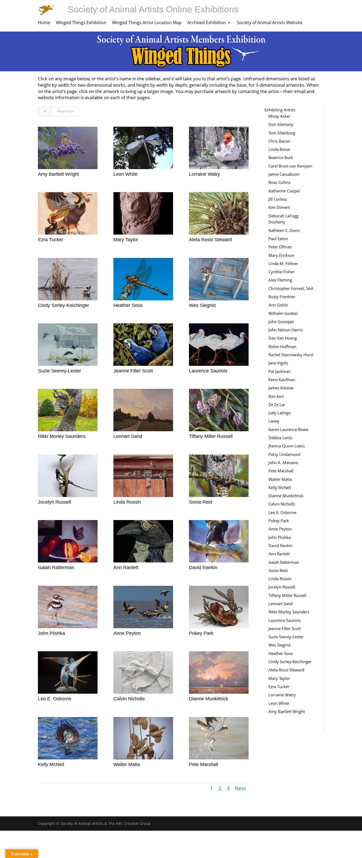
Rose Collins (279, 182)
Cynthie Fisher (281, 271)
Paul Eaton (278, 238)
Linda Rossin (127, 502)
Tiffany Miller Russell (211, 436)
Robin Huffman (282, 346)
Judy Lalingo (279, 412)
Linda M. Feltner (283, 263)
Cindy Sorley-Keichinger (63, 305)
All (44, 111)
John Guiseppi (281, 321)
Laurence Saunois (208, 370)
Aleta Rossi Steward (210, 239)
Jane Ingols (278, 363)
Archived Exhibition (206, 23)
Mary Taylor (125, 239)
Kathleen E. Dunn (284, 230)
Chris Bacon (279, 141)
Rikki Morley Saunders (62, 436)
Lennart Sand (127, 436)
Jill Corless (277, 199)
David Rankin (203, 567)
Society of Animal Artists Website (269, 23)
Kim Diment (279, 207)
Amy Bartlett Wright (58, 174)
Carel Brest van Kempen (290, 166)
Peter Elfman (280, 246)
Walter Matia (126, 764)
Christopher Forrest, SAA (291, 288)
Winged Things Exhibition (81, 23)
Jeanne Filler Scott (133, 370)
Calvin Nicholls (129, 698)
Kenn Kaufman (281, 379)
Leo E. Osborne (54, 698)
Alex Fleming (280, 280)
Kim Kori (276, 396)
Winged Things (65, 111)
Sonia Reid (200, 502)
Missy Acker (279, 116)
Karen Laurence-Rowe (288, 429)
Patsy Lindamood (284, 454)
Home (44, 23)
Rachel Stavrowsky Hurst (291, 354)
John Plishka (51, 633)
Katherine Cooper (284, 190)
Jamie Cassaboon (283, 174)
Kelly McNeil (51, 764)
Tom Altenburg (281, 132)
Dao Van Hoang (282, 338)
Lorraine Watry (204, 174)
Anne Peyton (127, 633)
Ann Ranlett (125, 567)
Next (240, 788)
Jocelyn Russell (54, 502)
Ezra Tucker (50, 239)
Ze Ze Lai (276, 404)
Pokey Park (201, 633)
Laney (273, 421)
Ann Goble (278, 304)
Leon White (125, 174)
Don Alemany (280, 124)
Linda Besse (279, 149)
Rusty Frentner (281, 296)
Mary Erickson (281, 255)
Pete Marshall (203, 764)
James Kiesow (280, 387)
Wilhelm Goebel (283, 313)
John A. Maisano (283, 462)
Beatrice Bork (280, 157)
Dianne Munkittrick (208, 698)
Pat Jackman (279, 371)
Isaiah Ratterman (56, 567)
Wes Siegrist (202, 305)
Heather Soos (128, 305)
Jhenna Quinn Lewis (286, 445)
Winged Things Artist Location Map (147, 23)
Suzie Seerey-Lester (59, 370)
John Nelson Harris (285, 329)
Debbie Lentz (280, 437)
